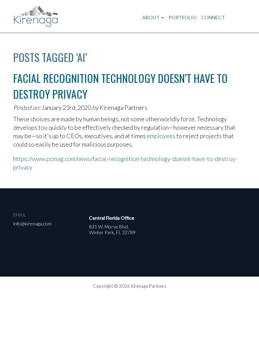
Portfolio (183, 17)
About (151, 17)
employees (161, 135)
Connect (213, 17)
